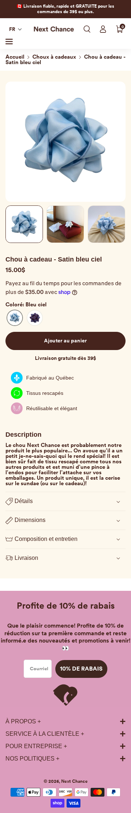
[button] (15, 29)
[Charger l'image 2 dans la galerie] (65, 224)
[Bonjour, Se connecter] (103, 29)
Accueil (14, 57)
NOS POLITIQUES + (32, 758)
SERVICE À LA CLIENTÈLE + (44, 734)
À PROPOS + (23, 721)
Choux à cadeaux (54, 57)
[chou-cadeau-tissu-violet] (34, 317)
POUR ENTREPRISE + (36, 746)
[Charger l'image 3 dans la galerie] (106, 224)
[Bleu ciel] (14, 317)
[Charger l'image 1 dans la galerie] (24, 224)
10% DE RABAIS (81, 668)
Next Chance (74, 781)
